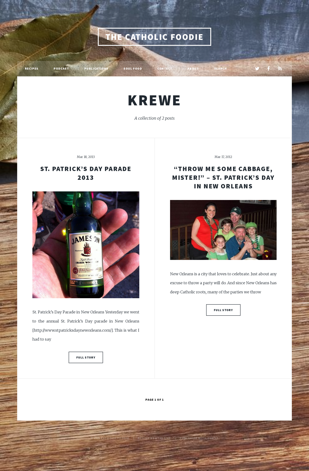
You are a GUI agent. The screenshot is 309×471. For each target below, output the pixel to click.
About (193, 68)
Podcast (61, 68)
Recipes (31, 68)
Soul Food (133, 68)
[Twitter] (257, 69)
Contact (164, 68)
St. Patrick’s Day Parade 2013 (85, 173)
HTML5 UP (163, 438)
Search (220, 68)
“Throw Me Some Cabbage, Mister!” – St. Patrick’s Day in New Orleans (223, 177)
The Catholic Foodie (154, 36)
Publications (96, 68)
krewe (154, 99)
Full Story (85, 357)
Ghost (212, 438)
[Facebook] (268, 69)
